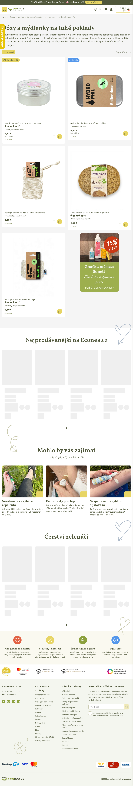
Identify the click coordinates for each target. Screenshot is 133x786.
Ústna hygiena (40, 716)
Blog (37, 730)
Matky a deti (40, 723)
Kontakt (65, 745)
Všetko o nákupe (68, 694)
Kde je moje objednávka (71, 711)
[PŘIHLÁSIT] (126, 706)
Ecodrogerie (39, 698)
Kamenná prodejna (69, 714)
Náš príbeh (66, 691)
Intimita (38, 719)
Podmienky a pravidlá (70, 698)
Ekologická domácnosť (44, 702)
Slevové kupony (68, 738)
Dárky (37, 726)
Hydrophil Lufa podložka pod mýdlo (21, 299)
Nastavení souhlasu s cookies (73, 731)
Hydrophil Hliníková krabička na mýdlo (88, 123)
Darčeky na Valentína (43, 740)
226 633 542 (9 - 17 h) (11, 691)
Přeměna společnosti (70, 748)
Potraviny (39, 709)
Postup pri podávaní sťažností (70, 702)
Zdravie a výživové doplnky (45, 705)
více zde (119, 715)
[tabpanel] (17, 385)
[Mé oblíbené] (106, 9)
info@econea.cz (10, 694)
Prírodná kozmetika (42, 695)
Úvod (4, 17)
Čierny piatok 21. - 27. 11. (44, 737)
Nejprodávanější (11, 60)
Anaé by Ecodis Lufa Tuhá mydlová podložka (90, 212)
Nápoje (38, 712)
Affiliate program (68, 707)
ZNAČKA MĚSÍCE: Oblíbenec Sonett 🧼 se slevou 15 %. (66, 2)
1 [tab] (67, 428)
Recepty (38, 733)
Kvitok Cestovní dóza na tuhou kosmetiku (23, 123)
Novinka (74, 60)
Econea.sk (65, 741)
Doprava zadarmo (69, 734)
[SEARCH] (100, 9)
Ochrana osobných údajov (72, 721)
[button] (11, 126)
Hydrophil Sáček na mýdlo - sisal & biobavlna (25, 212)
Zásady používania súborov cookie (72, 726)
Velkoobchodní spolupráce (72, 718)
